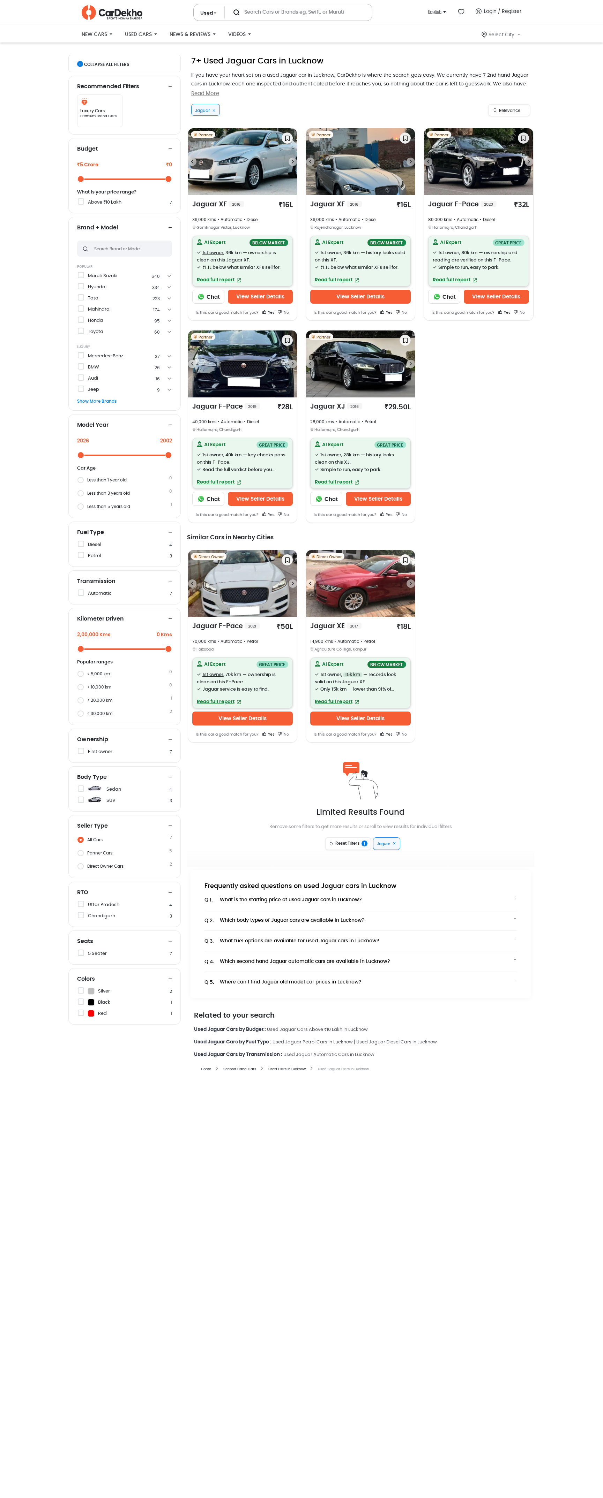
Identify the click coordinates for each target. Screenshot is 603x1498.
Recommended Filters (108, 86)
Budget (87, 149)
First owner (100, 752)
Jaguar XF (216, 204)
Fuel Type (90, 532)
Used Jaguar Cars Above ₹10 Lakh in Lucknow (317, 1029)
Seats (85, 941)
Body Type (92, 777)
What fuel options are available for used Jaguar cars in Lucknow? (291, 941)
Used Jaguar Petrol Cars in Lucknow (313, 1042)
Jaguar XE (334, 626)
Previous (192, 162)
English (434, 12)
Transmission (96, 581)
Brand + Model (97, 227)
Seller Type (92, 826)
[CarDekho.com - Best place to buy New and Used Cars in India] (112, 12)
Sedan (113, 789)
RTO (82, 892)
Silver (104, 991)
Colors (86, 979)
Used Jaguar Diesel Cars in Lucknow (396, 1042)
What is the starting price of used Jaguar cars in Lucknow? (283, 900)
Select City (501, 34)
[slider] (80, 179)
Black (104, 1002)
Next (293, 162)
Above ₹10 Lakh (104, 202)
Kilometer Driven (100, 619)
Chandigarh (101, 916)
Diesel (94, 544)
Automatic (100, 593)
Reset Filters (350, 843)
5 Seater (97, 953)
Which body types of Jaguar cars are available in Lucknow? (284, 920)
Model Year (93, 425)
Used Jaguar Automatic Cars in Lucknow (328, 1054)
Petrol (94, 556)
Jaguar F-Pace (460, 204)
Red (102, 1013)
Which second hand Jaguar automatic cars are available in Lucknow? (297, 961)
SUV (111, 800)
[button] (242, 261)
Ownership (92, 739)
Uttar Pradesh (103, 905)
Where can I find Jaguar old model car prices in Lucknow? (283, 982)
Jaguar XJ (334, 406)
